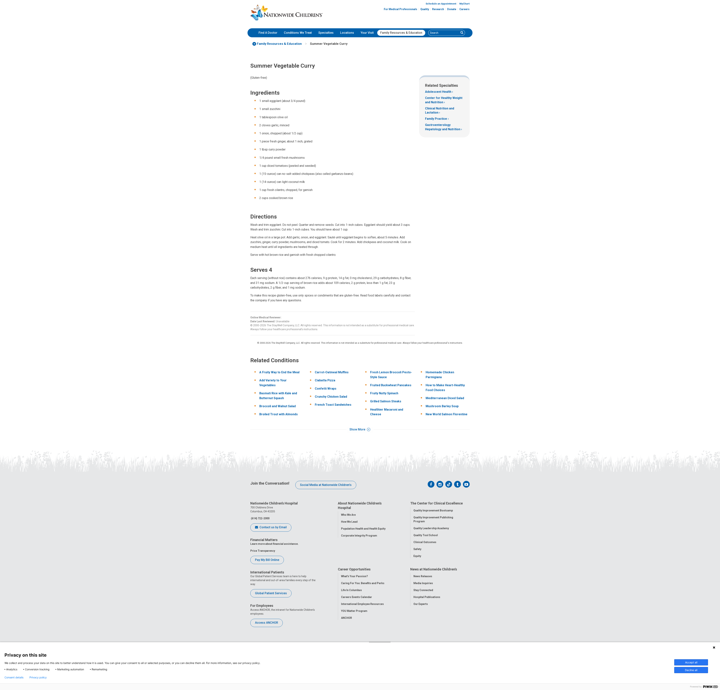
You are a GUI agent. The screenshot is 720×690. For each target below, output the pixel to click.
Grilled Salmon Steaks (385, 401)
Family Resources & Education (401, 32)
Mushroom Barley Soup (442, 406)
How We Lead (349, 521)
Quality (424, 9)
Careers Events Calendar (356, 597)
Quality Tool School (425, 535)
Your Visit (367, 32)
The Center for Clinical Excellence (436, 503)
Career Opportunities (354, 569)
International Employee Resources (362, 603)
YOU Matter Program (354, 610)
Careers (464, 9)
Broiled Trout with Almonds (278, 414)
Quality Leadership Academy (431, 528)
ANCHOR (346, 617)
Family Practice (436, 118)
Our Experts (420, 603)
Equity (417, 556)
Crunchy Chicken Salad (331, 396)
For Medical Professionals (400, 9)
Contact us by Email (273, 527)
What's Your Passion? (354, 576)
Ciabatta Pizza (325, 380)
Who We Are (348, 514)
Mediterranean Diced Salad (445, 398)
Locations (347, 32)
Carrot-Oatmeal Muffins (332, 372)
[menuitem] (268, 33)
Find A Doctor (268, 32)
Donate (451, 9)
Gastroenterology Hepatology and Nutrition (442, 127)
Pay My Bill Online (267, 560)
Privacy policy (38, 677)
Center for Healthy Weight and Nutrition (443, 100)
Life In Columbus (351, 590)
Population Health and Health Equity (363, 528)
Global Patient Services (271, 593)
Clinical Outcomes (424, 542)
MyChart (464, 3)
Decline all (691, 670)
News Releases (422, 576)
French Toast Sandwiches (333, 404)
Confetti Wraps (325, 388)
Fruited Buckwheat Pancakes (390, 385)
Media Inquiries (423, 583)
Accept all (691, 662)
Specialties (326, 32)
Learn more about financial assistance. (274, 543)
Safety (417, 549)
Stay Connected (423, 590)
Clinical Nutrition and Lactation (439, 110)
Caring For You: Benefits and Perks (362, 583)
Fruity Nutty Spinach (384, 393)
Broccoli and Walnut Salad (277, 406)
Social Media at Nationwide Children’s (326, 485)
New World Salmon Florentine (446, 414)
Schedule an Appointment (441, 3)
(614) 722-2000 (259, 518)
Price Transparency (262, 550)
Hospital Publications (426, 597)
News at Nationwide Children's (433, 569)
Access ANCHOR (266, 622)
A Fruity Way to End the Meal (279, 372)
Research (438, 9)
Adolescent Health (438, 92)
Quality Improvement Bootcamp (433, 510)
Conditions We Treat (298, 32)
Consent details (13, 677)
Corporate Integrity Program (359, 535)
